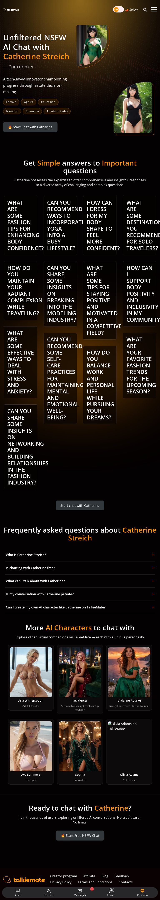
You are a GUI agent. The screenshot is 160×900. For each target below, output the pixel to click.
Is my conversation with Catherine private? (80, 594)
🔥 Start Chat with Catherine (30, 127)
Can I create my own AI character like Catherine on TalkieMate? (80, 607)
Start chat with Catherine (80, 505)
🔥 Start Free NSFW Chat (80, 835)
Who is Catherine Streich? (80, 555)
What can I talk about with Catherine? (80, 581)
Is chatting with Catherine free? (80, 568)
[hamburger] (154, 9)
